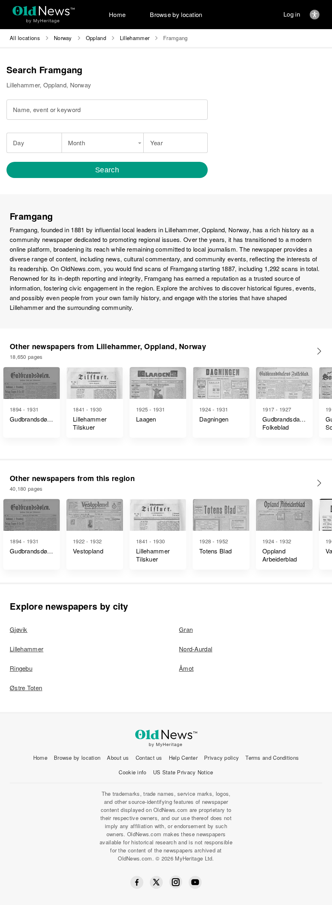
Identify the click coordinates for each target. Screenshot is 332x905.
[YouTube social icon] (195, 882)
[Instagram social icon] (175, 882)
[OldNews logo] (43, 10)
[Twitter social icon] (156, 882)
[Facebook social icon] (136, 882)
